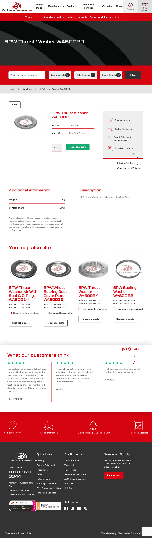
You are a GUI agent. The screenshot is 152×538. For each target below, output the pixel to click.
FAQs (39, 474)
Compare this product (26, 313)
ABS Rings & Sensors (75, 479)
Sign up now (113, 475)
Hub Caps (69, 488)
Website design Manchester (115, 533)
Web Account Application (49, 488)
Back (15, 104)
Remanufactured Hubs (75, 474)
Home (12, 89)
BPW (62, 207)
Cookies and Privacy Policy (18, 533)
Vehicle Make (39, 6)
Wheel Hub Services (88, 6)
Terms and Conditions (47, 492)
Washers (27, 89)
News (119, 6)
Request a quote (78, 146)
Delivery (40, 460)
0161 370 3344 (20, 474)
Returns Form (43, 479)
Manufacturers (56, 6)
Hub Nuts (68, 483)
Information (107, 6)
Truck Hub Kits (71, 460)
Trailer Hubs (70, 469)
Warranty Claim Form (47, 483)
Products (71, 6)
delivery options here (113, 17)
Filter (133, 75)
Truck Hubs (69, 465)
